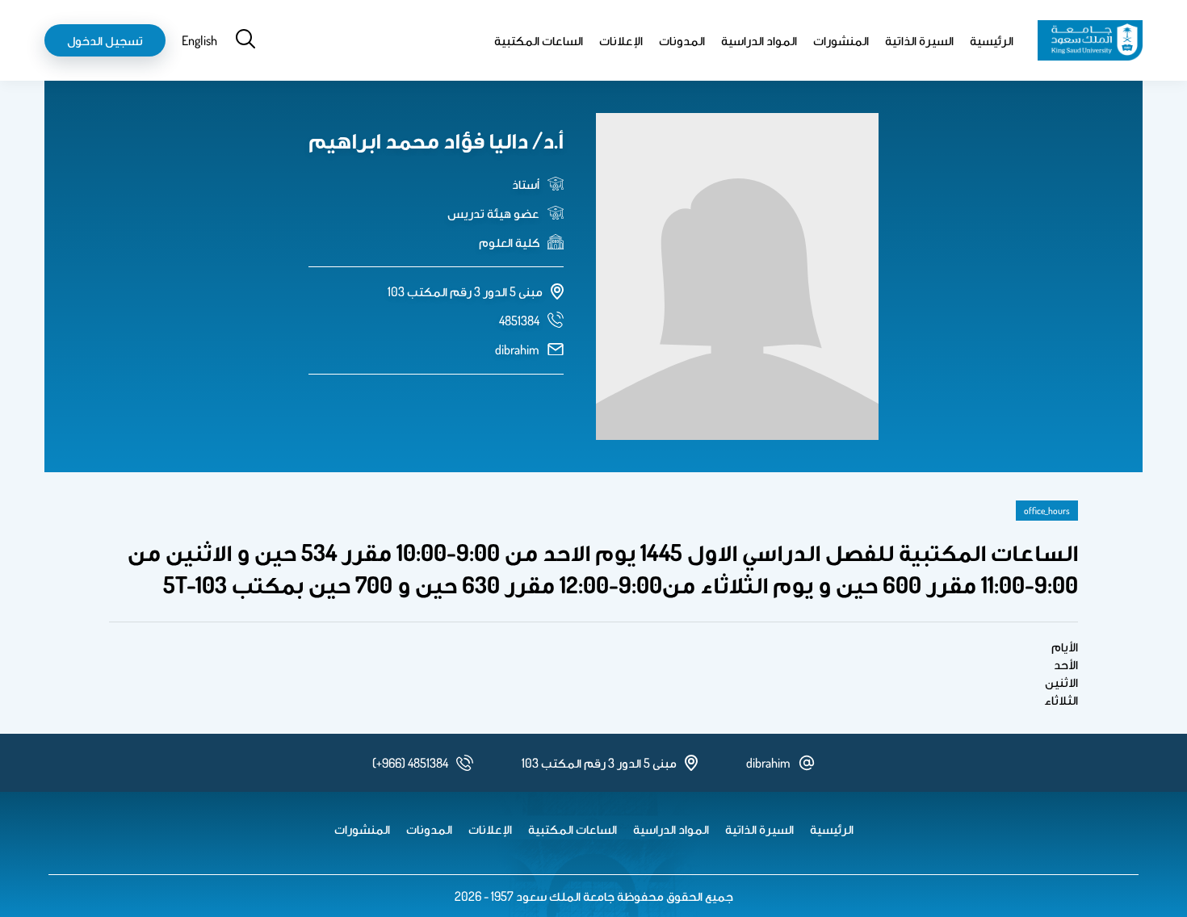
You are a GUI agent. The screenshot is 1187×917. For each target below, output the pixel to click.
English (199, 40)
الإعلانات (621, 40)
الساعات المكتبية (538, 40)
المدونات (682, 40)
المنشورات (841, 40)
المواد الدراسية (759, 40)
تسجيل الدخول (105, 40)
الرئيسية (991, 40)
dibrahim (517, 349)
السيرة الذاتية (919, 40)
